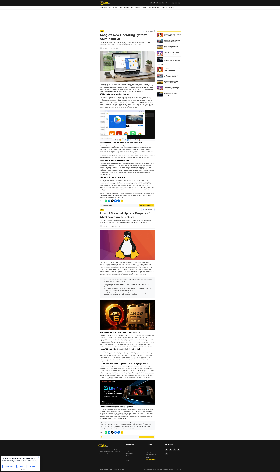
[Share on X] (112, 200)
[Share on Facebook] (115, 200)
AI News (143, 7)
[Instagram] (170, 449)
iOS (132, 7)
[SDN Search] (179, 3)
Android (126, 7)
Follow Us (167, 3)
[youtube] (151, 3)
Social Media (156, 7)
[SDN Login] (173, 3)
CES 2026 (164, 7)
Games (120, 7)
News (101, 31)
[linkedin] (163, 3)
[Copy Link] (122, 200)
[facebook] (160, 3)
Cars (149, 7)
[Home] (105, 3)
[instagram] (154, 3)
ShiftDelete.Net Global (107, 469)
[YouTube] (166, 449)
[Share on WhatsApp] (106, 200)
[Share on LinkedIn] (118, 200)
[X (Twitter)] (174, 449)
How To (137, 7)
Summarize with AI (149, 31)
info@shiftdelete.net (151, 459)
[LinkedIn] (166, 453)
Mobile (115, 7)
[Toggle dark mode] (176, 3)
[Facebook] (178, 449)
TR (126, 449)
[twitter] (157, 3)
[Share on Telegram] (109, 200)
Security (171, 7)
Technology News (105, 7)
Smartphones (129, 453)
